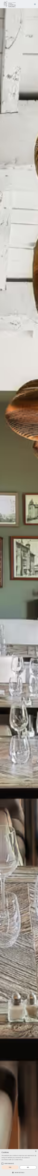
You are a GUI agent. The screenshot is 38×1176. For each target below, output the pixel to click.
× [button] (35, 1151)
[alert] (19, 1162)
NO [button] (28, 1167)
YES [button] (10, 1167)
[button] (35, 4)
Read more (26, 1159)
